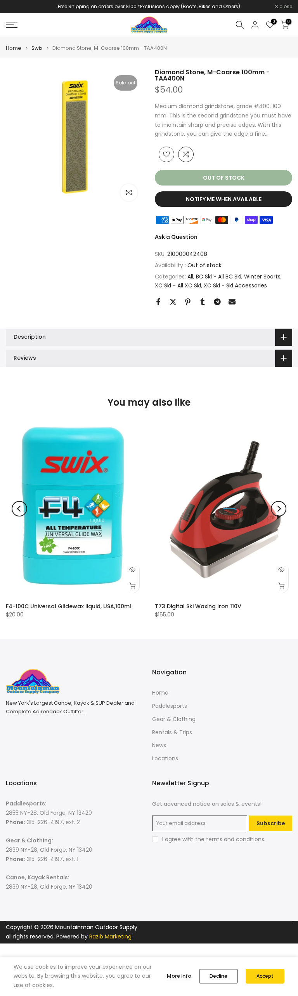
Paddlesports (169, 706)
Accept (265, 976)
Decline (218, 976)
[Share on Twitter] (173, 301)
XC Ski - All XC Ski (178, 285)
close (16, 6)
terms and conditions (235, 839)
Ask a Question (176, 237)
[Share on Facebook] (158, 301)
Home (13, 48)
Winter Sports (262, 276)
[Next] (278, 508)
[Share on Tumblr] (202, 301)
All (190, 276)
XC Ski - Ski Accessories (235, 285)
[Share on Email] (232, 301)
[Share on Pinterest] (187, 301)
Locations (165, 758)
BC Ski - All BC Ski (218, 276)
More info (179, 976)
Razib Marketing (110, 936)
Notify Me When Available (224, 199)
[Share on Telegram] (217, 301)
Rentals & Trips (172, 732)
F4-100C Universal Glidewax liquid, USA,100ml (68, 607)
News (159, 745)
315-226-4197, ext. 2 (53, 822)
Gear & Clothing (174, 719)
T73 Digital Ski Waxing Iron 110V (198, 607)
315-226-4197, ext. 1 (52, 859)
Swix (36, 48)
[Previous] (19, 508)
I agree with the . (213, 839)
